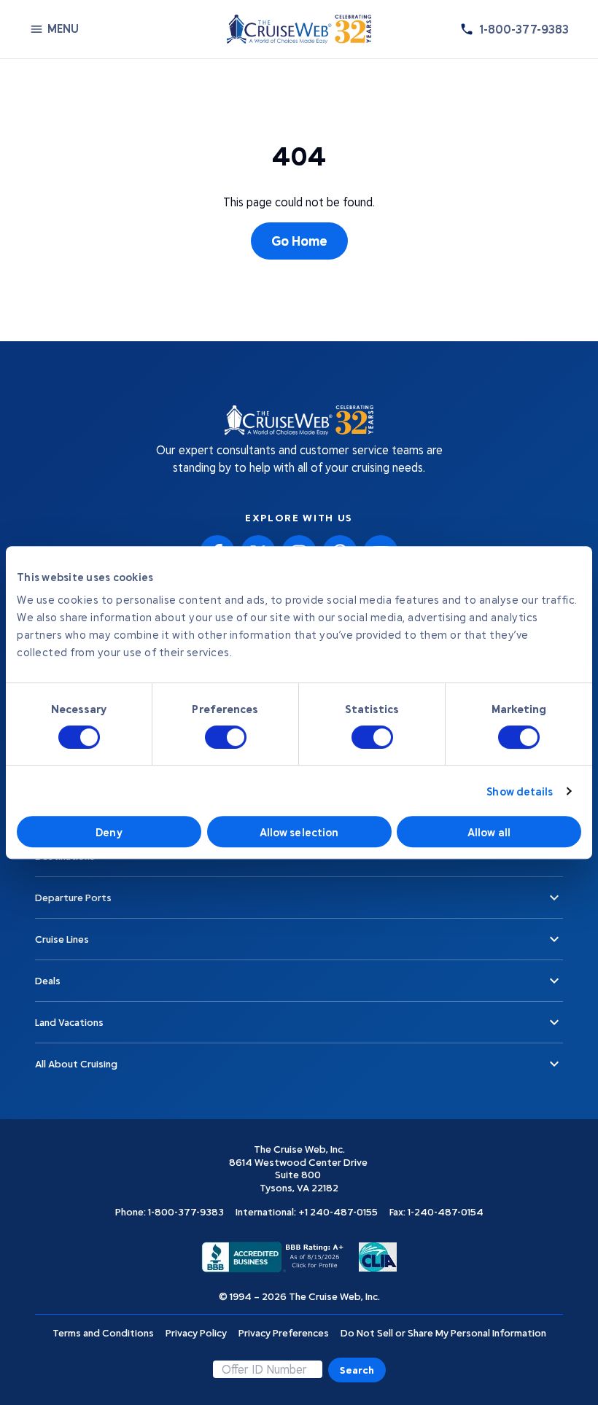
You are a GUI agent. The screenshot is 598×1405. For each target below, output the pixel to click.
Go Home (299, 240)
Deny (109, 832)
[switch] (225, 737)
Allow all (488, 832)
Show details (519, 791)
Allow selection (299, 832)
